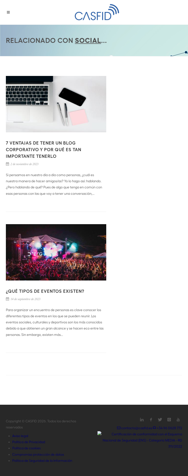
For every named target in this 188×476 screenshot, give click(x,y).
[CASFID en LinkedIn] (142, 420)
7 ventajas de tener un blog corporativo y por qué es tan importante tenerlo (43, 149)
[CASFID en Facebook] (151, 420)
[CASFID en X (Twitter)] (160, 420)
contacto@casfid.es (136, 428)
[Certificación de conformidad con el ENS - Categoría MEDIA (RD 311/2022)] (139, 440)
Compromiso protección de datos (38, 454)
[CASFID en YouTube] (178, 420)
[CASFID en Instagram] (169, 420)
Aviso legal (20, 436)
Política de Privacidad (28, 442)
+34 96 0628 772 (169, 428)
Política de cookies (26, 448)
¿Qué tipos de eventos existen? (45, 291)
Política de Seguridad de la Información (42, 461)
